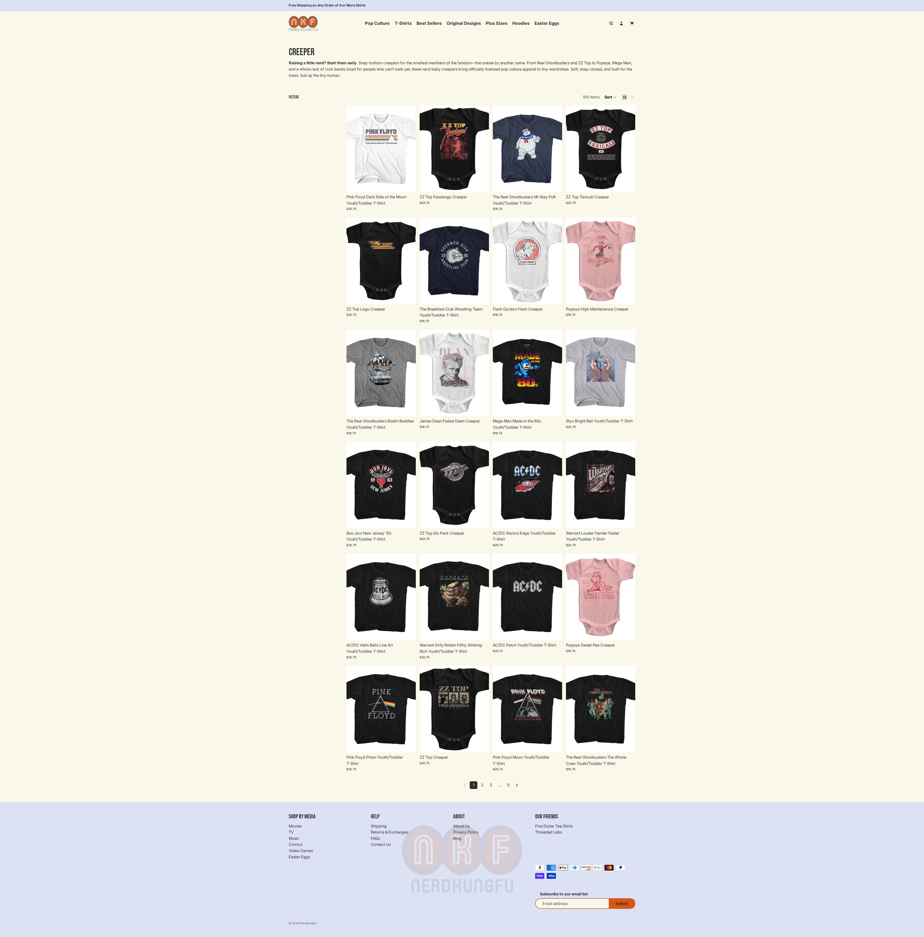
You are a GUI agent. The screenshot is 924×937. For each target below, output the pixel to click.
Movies (295, 825)
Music (294, 838)
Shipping (379, 825)
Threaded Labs (548, 832)
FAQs (375, 838)
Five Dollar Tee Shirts (554, 825)
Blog (457, 838)
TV (291, 832)
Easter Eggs (299, 856)
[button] (610, 97)
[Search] (611, 23)
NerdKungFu (308, 923)
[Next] (517, 785)
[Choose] (408, 184)
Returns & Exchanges (389, 832)
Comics (295, 844)
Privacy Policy (466, 832)
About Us (461, 825)
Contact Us (381, 844)
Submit (622, 903)
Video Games (301, 850)
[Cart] (632, 23)
